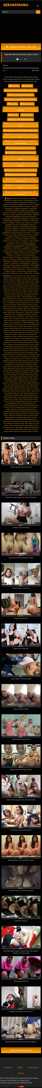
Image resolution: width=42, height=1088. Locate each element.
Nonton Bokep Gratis (19, 324)
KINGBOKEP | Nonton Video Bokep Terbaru (21, 152)
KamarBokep (9, 245)
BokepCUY (6, 212)
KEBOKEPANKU (31, 245)
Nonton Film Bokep (16, 354)
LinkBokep (33, 249)
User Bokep (34, 267)
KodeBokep (8, 249)
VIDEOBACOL (21, 269)
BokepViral (24, 231)
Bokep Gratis (30, 282)
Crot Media (13, 235)
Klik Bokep (34, 247)
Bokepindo (33, 216)
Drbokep (35, 235)
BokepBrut (16, 210)
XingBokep (14, 273)
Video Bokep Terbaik (31, 425)
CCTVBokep (35, 233)
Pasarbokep (18, 255)
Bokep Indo (21, 79)
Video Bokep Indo (33, 421)
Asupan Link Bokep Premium (18, 280)
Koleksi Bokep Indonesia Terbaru (27, 304)
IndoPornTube (7, 241)
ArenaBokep (32, 198)
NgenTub (22, 251)
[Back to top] (36, 1082)
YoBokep (36, 273)
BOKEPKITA (34, 220)
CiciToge (6, 235)
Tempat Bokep (25, 267)
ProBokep (20, 259)
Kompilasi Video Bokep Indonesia (26, 314)
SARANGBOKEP (25, 263)
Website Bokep (32, 271)
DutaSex (17, 237)
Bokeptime (8, 229)
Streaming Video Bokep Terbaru (26, 417)
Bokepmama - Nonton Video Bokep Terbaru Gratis (21, 130)
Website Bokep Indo (15, 431)
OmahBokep (33, 253)
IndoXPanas (24, 241)
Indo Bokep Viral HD (27, 302)
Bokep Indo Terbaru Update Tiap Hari (27, 286)
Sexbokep (6, 265)
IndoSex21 (16, 241)
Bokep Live (28, 86)
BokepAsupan (9, 208)
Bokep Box (30, 204)
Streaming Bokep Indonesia (26, 409)
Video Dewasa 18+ (8, 427)
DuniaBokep (9, 237)
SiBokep (18, 265)
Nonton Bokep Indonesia (29, 338)
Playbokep (35, 257)
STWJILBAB (35, 265)
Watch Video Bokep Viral (31, 427)
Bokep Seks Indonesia (31, 294)
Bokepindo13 (7, 218)
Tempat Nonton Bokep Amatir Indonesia (15, 421)
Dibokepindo (22, 235)
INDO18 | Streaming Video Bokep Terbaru (21, 148)
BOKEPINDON (8, 220)
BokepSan (16, 224)
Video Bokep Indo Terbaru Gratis (14, 423)
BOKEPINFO (18, 220)
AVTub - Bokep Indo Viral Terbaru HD (21, 94)
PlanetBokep (27, 257)
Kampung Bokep (20, 245)
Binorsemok (14, 204)
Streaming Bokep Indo (28, 403)
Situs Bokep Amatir (11, 381)
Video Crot (12, 269)
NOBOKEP (8, 253)
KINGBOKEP (8, 247)
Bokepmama (20, 222)
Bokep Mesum (27, 114)
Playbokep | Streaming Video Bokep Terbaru (21, 174)
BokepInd (25, 216)
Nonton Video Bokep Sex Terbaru (14, 375)
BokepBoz (8, 210)
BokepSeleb (24, 224)
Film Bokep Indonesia (13, 302)
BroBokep (28, 233)
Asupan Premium (18, 200)
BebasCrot (25, 202)
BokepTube (8, 231)
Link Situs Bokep (15, 322)
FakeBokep (31, 237)
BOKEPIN (36, 214)
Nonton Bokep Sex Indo (21, 348)
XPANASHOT (28, 273)
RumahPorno (34, 261)
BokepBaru (25, 208)
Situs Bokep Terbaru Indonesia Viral (18, 385)
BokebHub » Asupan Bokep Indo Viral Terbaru (21, 99)
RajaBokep (6, 261)
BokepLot (5, 222)
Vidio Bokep (19, 427)
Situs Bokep (34, 379)
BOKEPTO (15, 229)
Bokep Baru (21, 282)
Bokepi (12, 214)
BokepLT (12, 222)
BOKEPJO (26, 220)
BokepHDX (35, 212)
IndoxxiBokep (11, 243)
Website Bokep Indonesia (30, 431)
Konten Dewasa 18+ (10, 316)
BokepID (18, 214)
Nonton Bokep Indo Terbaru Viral (23, 332)
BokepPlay (9, 224)
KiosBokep (26, 247)
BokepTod (23, 229)
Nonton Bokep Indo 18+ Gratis (13, 326)
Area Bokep (24, 198)
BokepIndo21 (26, 218)
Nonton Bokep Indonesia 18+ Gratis (16, 340)
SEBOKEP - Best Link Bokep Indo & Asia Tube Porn (21, 186)
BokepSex (32, 224)
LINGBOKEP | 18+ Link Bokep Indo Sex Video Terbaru (21, 158)
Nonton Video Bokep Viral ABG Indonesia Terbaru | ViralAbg (21, 164)
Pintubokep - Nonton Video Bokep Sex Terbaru (21, 170)
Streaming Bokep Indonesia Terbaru (15, 411)
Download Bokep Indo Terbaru (12, 298)
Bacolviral (8, 202)
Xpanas (20, 273)
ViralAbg (7, 271)
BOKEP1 (21, 206)
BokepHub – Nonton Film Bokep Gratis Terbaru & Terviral (21, 125)
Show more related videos (21, 1050)
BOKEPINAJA (17, 216)
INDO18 (26, 239)
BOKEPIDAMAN (27, 214)
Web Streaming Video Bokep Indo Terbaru (18, 429)
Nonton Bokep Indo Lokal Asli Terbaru (21, 328)
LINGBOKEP (25, 249)
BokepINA (9, 216)
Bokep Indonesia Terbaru (30, 288)
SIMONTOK (26, 265)
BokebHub (22, 204)
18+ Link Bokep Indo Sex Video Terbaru (23, 276)
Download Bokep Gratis (29, 296)
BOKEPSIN (8, 226)
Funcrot (14, 239)
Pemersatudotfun (8, 257)
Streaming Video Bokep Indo (18, 415)
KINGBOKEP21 (17, 247)
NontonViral (24, 253)
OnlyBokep (10, 255)
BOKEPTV (16, 231)
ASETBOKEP (7, 200)
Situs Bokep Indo (23, 381)
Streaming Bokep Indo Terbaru (13, 405)
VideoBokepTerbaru (32, 269)
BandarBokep (16, 202)
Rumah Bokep (24, 261)
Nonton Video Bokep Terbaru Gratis (21, 377)
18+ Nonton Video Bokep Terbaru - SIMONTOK (21, 90)
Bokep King (13, 206)
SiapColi (12, 265)
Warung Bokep (21, 271)
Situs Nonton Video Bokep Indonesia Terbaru (16, 391)
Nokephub (16, 253)
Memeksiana (14, 251)
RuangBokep (15, 261)
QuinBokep (35, 259)
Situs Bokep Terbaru (16, 383)
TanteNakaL (6, 267)
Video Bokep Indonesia (17, 425)
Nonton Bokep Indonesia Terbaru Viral (16, 346)
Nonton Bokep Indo (33, 324)
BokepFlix (20, 212)
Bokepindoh (34, 218)
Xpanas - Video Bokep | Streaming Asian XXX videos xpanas (21, 193)
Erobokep (24, 237)
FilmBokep (7, 239)
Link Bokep (20, 316)
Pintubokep (18, 257)
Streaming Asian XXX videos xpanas (26, 401)
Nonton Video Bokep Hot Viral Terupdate (20, 367)
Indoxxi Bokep (33, 241)
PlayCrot (5, 259)
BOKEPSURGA (24, 226)
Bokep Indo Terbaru (24, 284)
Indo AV (20, 239)
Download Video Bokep (16, 300)
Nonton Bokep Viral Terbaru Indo (19, 350)
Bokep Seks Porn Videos (12, 296)
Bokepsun (16, 226)
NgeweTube (30, 251)
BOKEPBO (33, 208)
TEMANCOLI (16, 267)
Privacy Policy (33, 1067)
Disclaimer (8, 1067)
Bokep (15, 77)
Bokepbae (18, 208)
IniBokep (18, 243)
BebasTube (6, 204)
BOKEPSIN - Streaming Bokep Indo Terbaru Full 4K (21, 136)
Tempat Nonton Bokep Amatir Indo (25, 419)
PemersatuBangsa (29, 255)
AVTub (36, 200)
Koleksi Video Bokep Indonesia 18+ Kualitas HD (17, 312)
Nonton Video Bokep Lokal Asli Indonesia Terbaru (22, 373)
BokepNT (36, 222)
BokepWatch (32, 231)
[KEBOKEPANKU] (17, 5)
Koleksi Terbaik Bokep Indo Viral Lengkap (16, 306)
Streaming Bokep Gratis (13, 403)
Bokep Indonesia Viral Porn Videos (22, 292)
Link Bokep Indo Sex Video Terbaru (23, 318)
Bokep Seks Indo (17, 294)
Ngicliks (37, 251)
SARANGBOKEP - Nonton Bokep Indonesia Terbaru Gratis (21, 180)
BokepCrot (32, 210)
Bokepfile (13, 212)
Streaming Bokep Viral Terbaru (18, 413)
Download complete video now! (22, 47)
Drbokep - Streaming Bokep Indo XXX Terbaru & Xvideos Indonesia (21, 142)
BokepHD (28, 212)
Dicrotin (29, 235)
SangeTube (15, 263)
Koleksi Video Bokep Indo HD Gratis (26, 310)
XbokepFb (6, 273)
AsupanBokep (28, 200)
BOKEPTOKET (32, 229)
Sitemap (21, 1073)
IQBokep (25, 243)
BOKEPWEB (6, 233)
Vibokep (5, 269)
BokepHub (6, 214)
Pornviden (12, 259)
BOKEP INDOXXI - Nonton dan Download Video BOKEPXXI (21, 109)
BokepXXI (14, 233)
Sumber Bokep (9, 419)
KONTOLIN (16, 249)
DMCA (19, 1067)
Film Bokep (27, 300)
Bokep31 (27, 206)
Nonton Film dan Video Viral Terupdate (20, 362)
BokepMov (28, 222)
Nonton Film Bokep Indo (22, 356)
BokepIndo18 (16, 218)
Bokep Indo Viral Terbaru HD (12, 288)
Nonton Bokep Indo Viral (25, 336)
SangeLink (7, 263)
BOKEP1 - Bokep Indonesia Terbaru (21, 119)
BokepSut (34, 226)
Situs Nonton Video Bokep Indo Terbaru (26, 389)
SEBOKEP (34, 263)
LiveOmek (6, 251)
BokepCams (24, 210)
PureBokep (27, 259)
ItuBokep (32, 243)
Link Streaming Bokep (28, 322)
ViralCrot (13, 271)
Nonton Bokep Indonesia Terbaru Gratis (26, 344)
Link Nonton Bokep (20, 320)
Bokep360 (35, 206)
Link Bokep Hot (30, 316)
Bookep (21, 233)
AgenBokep (15, 198)
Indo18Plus (33, 239)
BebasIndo (32, 202)
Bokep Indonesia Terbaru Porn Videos (15, 290)
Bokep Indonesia (28, 103)
